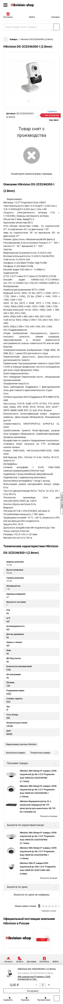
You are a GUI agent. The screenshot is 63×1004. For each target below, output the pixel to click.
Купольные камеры (15, 753)
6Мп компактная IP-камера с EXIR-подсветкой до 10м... (34, 978)
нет (8, 621)
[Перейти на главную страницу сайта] (25, 5)
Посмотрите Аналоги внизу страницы (31, 173)
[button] (28, 101)
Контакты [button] (8, 17)
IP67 (8, 701)
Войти (32, 17)
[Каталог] (5, 5)
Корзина (55, 17)
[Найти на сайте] (56, 27)
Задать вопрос (61, 501)
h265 (8, 693)
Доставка (31, 961)
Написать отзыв (49, 911)
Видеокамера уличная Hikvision (21, 744)
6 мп (8, 669)
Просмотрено (43, 1000)
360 (8, 718)
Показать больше (48, 816)
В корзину (32, 991)
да (7, 613)
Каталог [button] (8, 961)
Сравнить (8, 1000)
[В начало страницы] (57, 998)
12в (8, 685)
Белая (9, 734)
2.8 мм (9, 726)
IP (7, 709)
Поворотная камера (40, 753)
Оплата (19, 961)
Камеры (13, 39)
